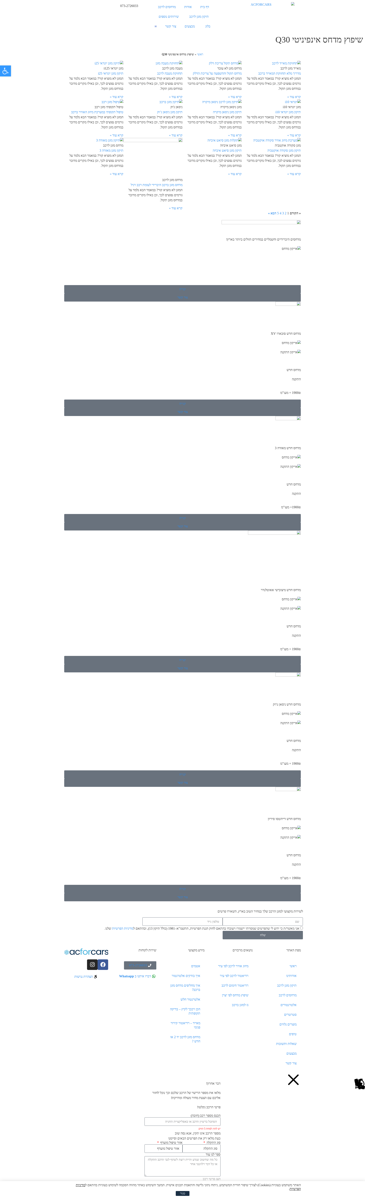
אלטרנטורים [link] (289, 1005)
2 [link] (285, 213)
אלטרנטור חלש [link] (190, 999)
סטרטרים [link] (290, 1014)
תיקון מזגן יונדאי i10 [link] (288, 112)
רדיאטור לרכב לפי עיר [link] (234, 976)
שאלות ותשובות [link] (286, 1044)
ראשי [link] (200, 54)
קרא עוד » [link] (294, 97)
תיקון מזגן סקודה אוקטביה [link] (284, 150)
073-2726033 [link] (129, 6)
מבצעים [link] (190, 26)
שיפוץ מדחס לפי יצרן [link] (235, 995)
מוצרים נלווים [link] (288, 1024)
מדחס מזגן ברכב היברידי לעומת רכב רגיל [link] (156, 185)
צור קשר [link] (170, 26)
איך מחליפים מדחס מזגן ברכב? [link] (185, 987)
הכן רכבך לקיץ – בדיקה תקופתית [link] (185, 1011)
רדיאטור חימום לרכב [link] (235, 985)
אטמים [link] (195, 966)
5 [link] (278, 213)
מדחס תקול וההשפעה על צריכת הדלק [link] (217, 73)
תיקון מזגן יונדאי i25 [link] (110, 73)
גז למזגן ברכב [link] (240, 1005)
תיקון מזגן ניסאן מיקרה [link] (227, 112)
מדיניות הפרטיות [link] (122, 928)
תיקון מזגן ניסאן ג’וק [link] (169, 112)
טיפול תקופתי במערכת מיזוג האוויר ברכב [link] (97, 112)
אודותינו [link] (291, 976)
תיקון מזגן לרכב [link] (199, 16)
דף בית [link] (204, 7)
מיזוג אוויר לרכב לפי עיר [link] (233, 966)
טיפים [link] (293, 1034)
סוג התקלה (213, 1142)
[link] (5, 70)
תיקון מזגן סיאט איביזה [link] (227, 150)
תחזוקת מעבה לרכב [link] (169, 73)
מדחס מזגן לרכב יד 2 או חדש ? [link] (185, 1039)
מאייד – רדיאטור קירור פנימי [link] (185, 1025)
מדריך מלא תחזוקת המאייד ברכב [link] (279, 73)
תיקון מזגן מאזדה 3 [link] (111, 150)
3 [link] (283, 213)
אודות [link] (188, 7)
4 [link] (280, 213)
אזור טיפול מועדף (170, 1142)
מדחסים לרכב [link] (167, 7)
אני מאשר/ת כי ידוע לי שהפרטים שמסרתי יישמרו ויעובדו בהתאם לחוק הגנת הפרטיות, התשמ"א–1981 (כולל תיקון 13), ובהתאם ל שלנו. (202, 928)
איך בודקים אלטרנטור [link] (186, 976)
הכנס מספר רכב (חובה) (206, 1115)
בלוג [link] (207, 26)
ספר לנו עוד (213, 1154)
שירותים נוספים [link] (169, 16)
